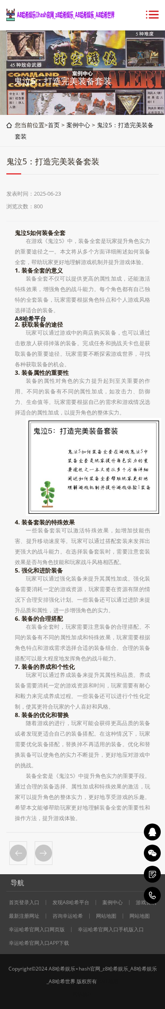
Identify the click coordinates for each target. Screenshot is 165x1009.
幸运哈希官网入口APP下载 (39, 943)
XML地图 (108, 981)
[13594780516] (152, 895)
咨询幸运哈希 (67, 916)
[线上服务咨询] (152, 832)
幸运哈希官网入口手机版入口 (111, 929)
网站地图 (106, 916)
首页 (54, 125)
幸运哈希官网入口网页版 (37, 929)
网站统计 (82, 994)
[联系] (152, 874)
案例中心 (78, 125)
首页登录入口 (24, 902)
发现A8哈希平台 (70, 902)
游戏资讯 (146, 902)
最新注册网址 (24, 916)
